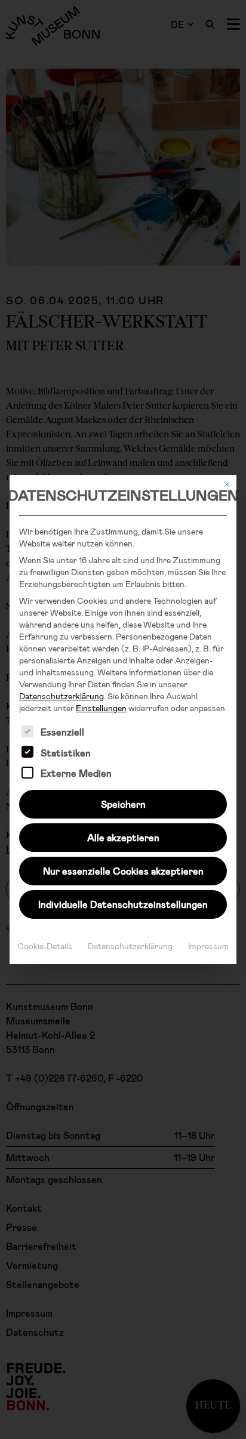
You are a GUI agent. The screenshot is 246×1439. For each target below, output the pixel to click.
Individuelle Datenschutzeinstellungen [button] (123, 904)
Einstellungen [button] (101, 708)
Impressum (208, 946)
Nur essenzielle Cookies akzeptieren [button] (123, 870)
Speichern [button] (123, 804)
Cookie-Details (44, 946)
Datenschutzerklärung (61, 696)
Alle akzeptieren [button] (123, 837)
